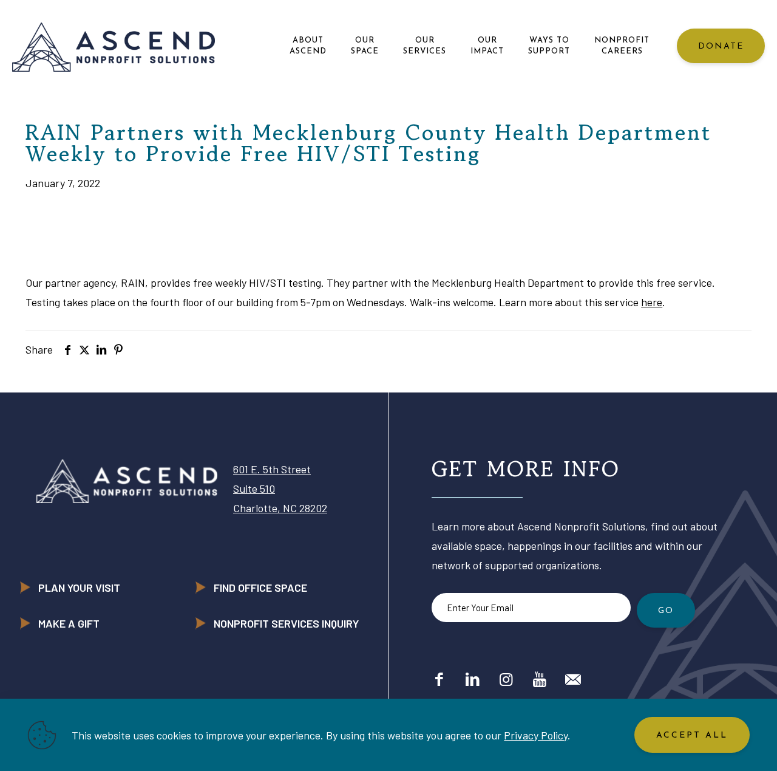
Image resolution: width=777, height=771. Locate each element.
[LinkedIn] (472, 679)
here (651, 302)
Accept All (692, 735)
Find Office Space (260, 587)
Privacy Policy (536, 735)
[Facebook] (439, 679)
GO (666, 610)
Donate (721, 46)
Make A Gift (69, 623)
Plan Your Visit (79, 587)
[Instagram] (506, 679)
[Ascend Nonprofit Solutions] (113, 46)
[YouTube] (539, 679)
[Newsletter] (572, 679)
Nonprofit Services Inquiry (286, 623)
